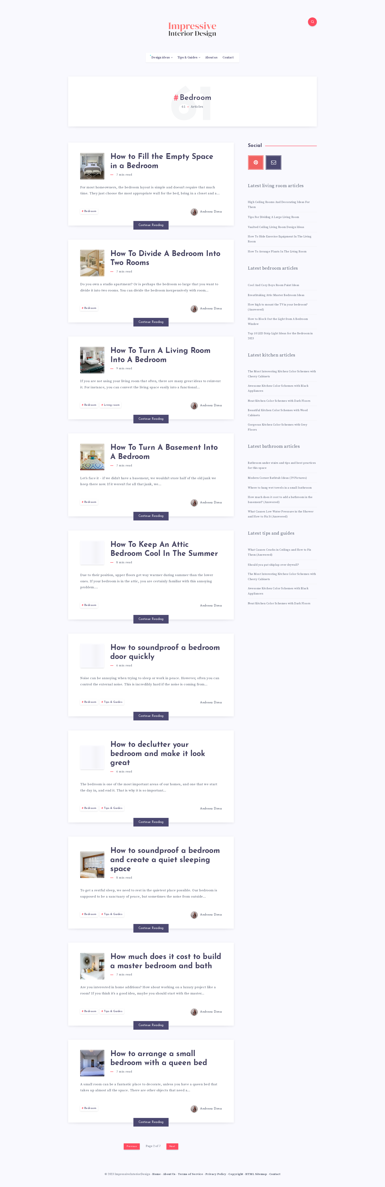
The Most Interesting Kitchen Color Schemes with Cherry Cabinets (282, 374)
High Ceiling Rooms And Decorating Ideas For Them (279, 204)
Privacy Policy (215, 1174)
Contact (228, 57)
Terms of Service (190, 1174)
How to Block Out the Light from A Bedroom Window (278, 321)
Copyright (235, 1174)
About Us (169, 1174)
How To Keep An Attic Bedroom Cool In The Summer (164, 549)
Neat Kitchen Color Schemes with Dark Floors (279, 401)
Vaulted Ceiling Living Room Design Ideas (276, 227)
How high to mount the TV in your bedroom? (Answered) (278, 307)
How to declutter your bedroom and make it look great (157, 754)
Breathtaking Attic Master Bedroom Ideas (276, 295)
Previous (132, 1146)
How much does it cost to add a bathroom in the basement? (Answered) (280, 499)
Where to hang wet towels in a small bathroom (280, 488)
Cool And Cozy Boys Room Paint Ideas (273, 285)
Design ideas (160, 57)
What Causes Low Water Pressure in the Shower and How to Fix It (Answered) (280, 514)
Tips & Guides (187, 57)
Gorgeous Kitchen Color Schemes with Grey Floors (277, 427)
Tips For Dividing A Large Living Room (273, 217)
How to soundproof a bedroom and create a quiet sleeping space (165, 860)
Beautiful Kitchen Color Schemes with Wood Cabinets (278, 413)
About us (211, 57)
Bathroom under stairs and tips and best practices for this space (282, 465)
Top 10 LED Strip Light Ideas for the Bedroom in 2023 (280, 336)
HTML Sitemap (256, 1174)
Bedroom (90, 211)
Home (156, 1174)
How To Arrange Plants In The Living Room (277, 251)
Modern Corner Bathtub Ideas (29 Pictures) (277, 478)
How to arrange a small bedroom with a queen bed (158, 1058)
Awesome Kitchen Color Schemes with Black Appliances (278, 388)
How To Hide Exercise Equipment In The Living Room (279, 239)
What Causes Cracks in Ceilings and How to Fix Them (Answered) (279, 552)
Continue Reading (151, 225)
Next (172, 1146)
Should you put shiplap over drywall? (273, 565)
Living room (112, 405)
